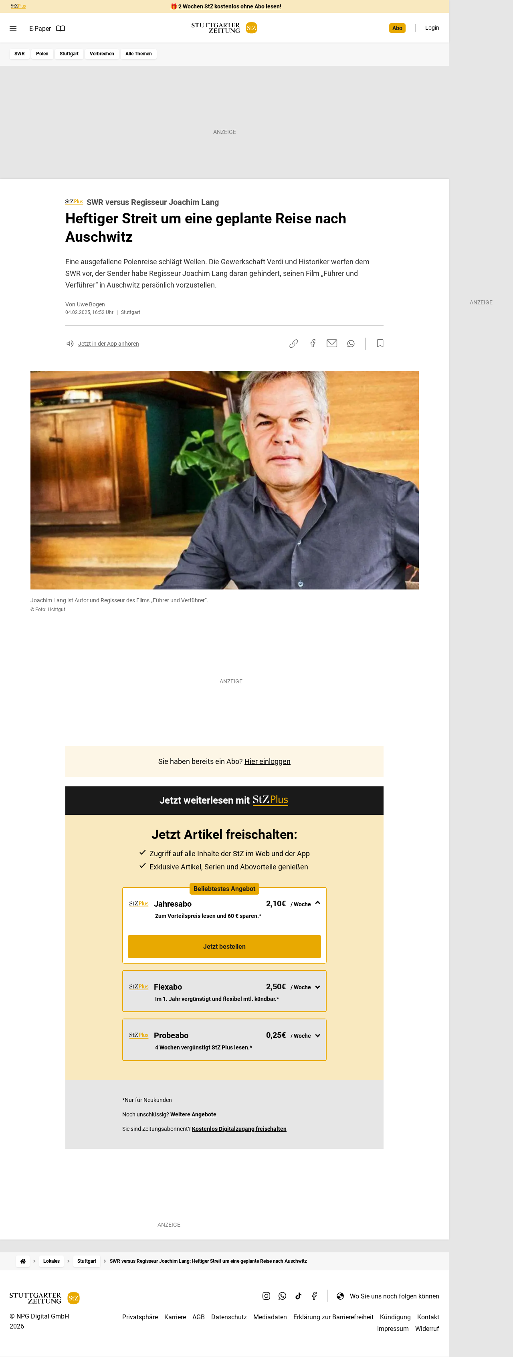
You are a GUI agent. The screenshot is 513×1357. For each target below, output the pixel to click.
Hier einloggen (267, 761)
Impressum (393, 1329)
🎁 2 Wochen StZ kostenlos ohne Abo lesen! (225, 6)
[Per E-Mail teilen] (332, 343)
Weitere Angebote (193, 1114)
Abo (397, 28)
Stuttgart (69, 54)
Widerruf (427, 1329)
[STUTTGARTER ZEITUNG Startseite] (224, 28)
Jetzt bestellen (224, 946)
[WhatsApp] (282, 1296)
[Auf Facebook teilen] (313, 343)
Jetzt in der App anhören (108, 343)
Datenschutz (229, 1317)
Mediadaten (270, 1317)
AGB (198, 1317)
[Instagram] (266, 1296)
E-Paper (40, 28)
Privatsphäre (140, 1317)
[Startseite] (23, 1261)
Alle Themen (138, 54)
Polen (42, 54)
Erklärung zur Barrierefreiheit (333, 1317)
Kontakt (428, 1317)
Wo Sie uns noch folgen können (394, 1296)
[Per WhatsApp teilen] (351, 344)
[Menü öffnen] (13, 28)
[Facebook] (314, 1296)
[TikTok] (298, 1296)
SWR (19, 54)
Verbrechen (102, 54)
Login (432, 27)
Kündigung (395, 1317)
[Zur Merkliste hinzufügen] (378, 344)
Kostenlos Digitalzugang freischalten (239, 1129)
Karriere (175, 1317)
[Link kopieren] (294, 344)
